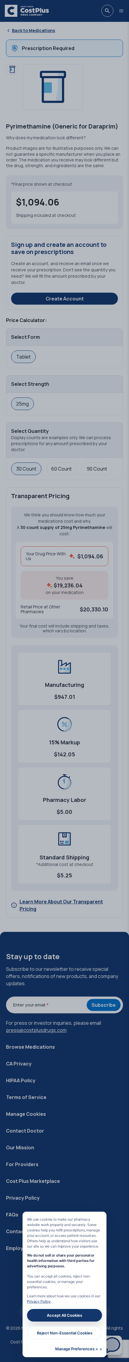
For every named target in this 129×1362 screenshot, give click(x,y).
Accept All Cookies (64, 1315)
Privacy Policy (39, 1301)
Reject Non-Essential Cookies (64, 1333)
